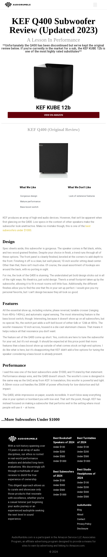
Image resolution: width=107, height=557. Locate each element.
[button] (95, 5)
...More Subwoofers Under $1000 (30, 419)
